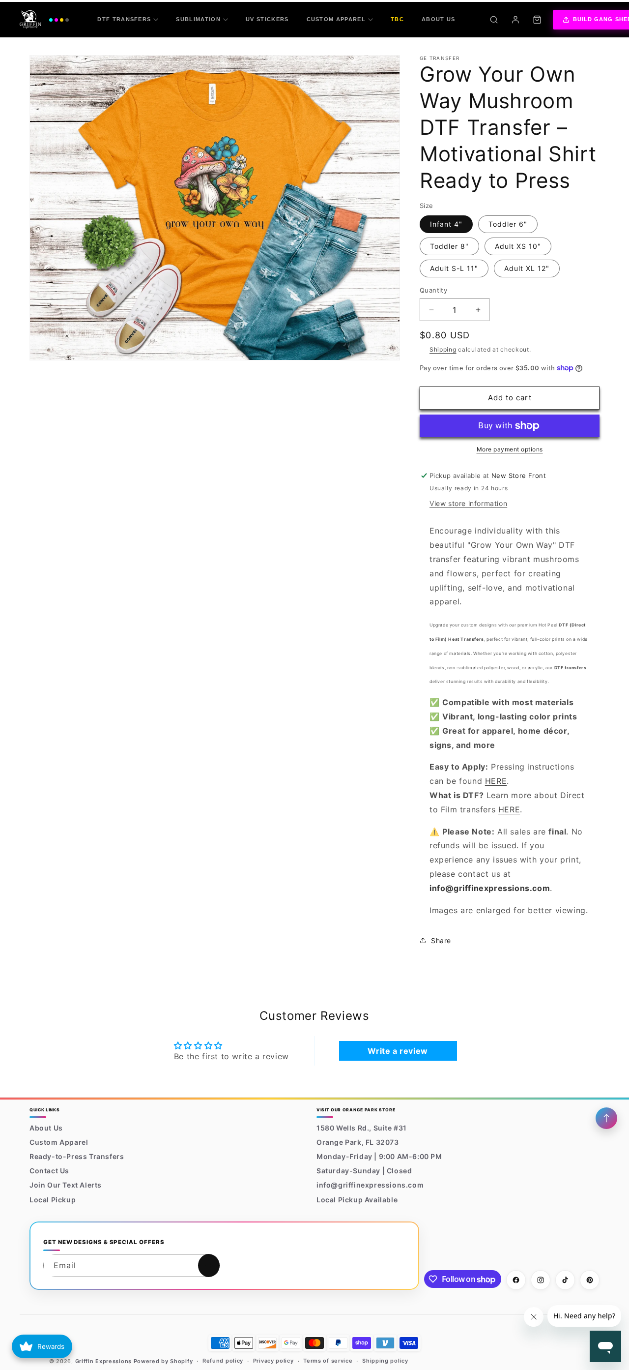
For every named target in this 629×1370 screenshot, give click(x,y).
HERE (496, 781)
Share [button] (441, 940)
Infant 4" (446, 224)
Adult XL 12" (526, 268)
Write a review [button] (398, 1051)
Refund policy (222, 1361)
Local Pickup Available (357, 1199)
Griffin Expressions (103, 1361)
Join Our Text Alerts (65, 1185)
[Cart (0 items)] (537, 20)
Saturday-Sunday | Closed (364, 1170)
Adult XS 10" (518, 246)
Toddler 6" (507, 224)
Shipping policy (385, 1361)
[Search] (494, 20)
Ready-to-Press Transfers (76, 1156)
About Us (439, 19)
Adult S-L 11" (454, 268)
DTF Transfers (124, 19)
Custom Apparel (336, 19)
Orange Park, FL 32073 (357, 1142)
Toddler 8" (449, 246)
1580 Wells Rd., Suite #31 (361, 1128)
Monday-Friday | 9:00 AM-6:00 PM (379, 1156)
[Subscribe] (209, 1265)
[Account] (515, 20)
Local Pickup (52, 1199)
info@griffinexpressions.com (370, 1185)
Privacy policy (273, 1361)
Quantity (433, 290)
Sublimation (198, 19)
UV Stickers (267, 19)
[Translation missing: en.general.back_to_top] (606, 1118)
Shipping (443, 349)
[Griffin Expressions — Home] (44, 19)
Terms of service (327, 1361)
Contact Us (49, 1170)
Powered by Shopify (163, 1361)
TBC (397, 19)
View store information (468, 503)
